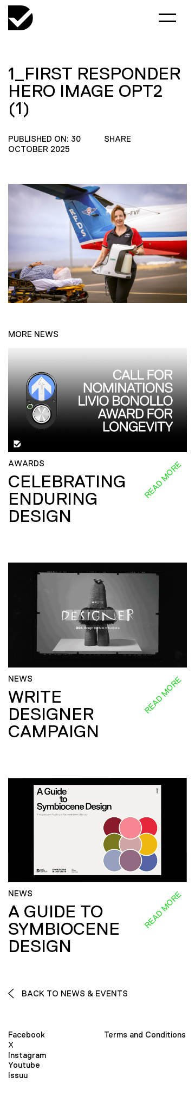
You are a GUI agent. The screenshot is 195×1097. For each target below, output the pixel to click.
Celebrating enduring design (67, 499)
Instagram (27, 1055)
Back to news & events (74, 993)
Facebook (26, 1034)
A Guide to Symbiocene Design (64, 929)
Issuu (18, 1075)
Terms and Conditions (145, 1034)
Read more (162, 480)
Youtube (24, 1064)
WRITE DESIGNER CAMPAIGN (53, 714)
